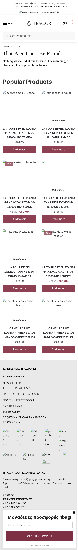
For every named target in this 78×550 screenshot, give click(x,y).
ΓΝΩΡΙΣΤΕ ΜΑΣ (12, 406)
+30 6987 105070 (23, 3)
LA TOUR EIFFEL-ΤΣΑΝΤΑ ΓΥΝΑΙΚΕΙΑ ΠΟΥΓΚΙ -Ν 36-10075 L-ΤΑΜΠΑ (58, 133)
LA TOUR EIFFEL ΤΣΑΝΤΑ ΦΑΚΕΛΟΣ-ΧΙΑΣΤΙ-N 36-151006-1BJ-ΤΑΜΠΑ (19, 133)
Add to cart (19, 149)
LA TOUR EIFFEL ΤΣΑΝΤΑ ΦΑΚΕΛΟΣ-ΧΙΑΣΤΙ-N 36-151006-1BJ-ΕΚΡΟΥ (58, 272)
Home (6, 46)
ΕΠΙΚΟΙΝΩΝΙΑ (11, 422)
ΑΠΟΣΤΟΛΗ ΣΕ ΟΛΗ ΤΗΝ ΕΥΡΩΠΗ (24, 417)
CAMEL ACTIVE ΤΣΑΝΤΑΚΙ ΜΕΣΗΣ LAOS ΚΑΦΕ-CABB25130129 (59, 333)
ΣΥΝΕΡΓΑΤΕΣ (11, 412)
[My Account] (65, 23)
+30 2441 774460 (39, 3)
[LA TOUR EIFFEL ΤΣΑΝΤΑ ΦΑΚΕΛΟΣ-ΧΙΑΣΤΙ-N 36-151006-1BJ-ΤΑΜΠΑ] (19, 107)
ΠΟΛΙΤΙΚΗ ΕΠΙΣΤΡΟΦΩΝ (18, 400)
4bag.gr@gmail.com (57, 3)
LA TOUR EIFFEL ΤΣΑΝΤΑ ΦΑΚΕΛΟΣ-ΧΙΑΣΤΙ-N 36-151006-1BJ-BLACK (19, 202)
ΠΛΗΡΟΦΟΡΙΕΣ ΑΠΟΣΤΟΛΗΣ (21, 394)
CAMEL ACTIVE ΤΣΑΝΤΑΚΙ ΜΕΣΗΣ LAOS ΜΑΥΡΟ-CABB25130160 (20, 333)
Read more (58, 149)
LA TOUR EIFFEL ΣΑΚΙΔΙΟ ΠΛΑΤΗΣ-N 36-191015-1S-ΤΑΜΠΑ (19, 272)
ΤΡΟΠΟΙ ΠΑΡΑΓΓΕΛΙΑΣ (17, 388)
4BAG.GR (9, 495)
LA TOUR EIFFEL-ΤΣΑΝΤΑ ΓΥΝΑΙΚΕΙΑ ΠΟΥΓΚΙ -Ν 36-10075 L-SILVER (58, 202)
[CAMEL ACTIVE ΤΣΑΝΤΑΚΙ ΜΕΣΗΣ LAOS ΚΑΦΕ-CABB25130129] (58, 311)
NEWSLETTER (12, 383)
